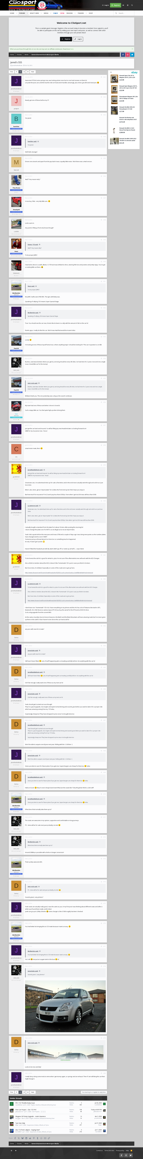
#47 (104, 198)
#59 (104, 465)
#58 (104, 445)
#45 (104, 158)
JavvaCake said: (33, 650)
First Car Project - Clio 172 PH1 (25, 1110)
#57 (104, 425)
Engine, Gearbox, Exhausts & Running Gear (43, 1105)
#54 (104, 358)
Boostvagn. (17, 298)
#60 (104, 501)
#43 (104, 115)
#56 (104, 402)
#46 (104, 176)
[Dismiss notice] (132, 49)
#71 (104, 817)
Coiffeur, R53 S (17, 130)
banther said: (32, 141)
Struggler (18, 1118)
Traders (81, 13)
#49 (104, 240)
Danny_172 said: (33, 244)
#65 (104, 667)
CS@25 (55, 13)
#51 (104, 281)
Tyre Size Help (20, 1123)
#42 (104, 97)
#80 (104, 1073)
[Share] (101, 77)
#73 (104, 859)
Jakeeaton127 (19, 1112)
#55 (104, 378)
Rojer (17, 1125)
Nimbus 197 (17, 352)
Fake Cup (17, 640)
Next (32, 72)
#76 (104, 923)
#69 (104, 772)
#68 (104, 751)
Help (127, 1150)
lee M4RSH (18, 1132)
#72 (104, 837)
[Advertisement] (121, 181)
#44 (104, 137)
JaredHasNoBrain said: (35, 470)
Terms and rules (109, 1150)
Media (46, 13)
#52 (104, 308)
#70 (104, 794)
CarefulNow (18, 1105)
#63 (104, 626)
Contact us (99, 1150)
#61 (104, 555)
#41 (104, 77)
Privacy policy (120, 1150)
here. (72, 49)
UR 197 (16, 275)
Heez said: (31, 286)
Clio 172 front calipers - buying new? (27, 1130)
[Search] (132, 5)
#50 (104, 261)
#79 (104, 1038)
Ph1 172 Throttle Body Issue (25, 1103)
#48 (104, 220)
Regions (70, 13)
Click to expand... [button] (66, 1060)
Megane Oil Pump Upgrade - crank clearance (30, 1116)
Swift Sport (17, 91)
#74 (104, 882)
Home (12, 13)
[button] (128, 5)
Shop (91, 13)
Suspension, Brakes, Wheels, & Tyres (38, 1125)
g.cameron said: (33, 506)
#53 (104, 337)
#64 (104, 646)
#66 (104, 689)
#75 (104, 903)
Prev (11, 72)
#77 (104, 946)
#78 (104, 966)
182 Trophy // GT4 (17, 214)
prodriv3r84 (98, 1118)
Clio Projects (35, 1112)
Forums (22, 13)
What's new (34, 13)
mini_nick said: (33, 383)
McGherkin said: (33, 313)
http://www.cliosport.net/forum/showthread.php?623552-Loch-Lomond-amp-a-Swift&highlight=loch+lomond (59, 573)
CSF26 (62, 13)
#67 (104, 720)
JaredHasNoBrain (17, 65)
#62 (104, 579)
